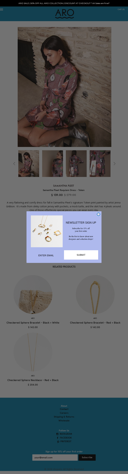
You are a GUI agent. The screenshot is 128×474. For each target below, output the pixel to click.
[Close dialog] (98, 214)
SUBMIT (81, 255)
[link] (47, 231)
